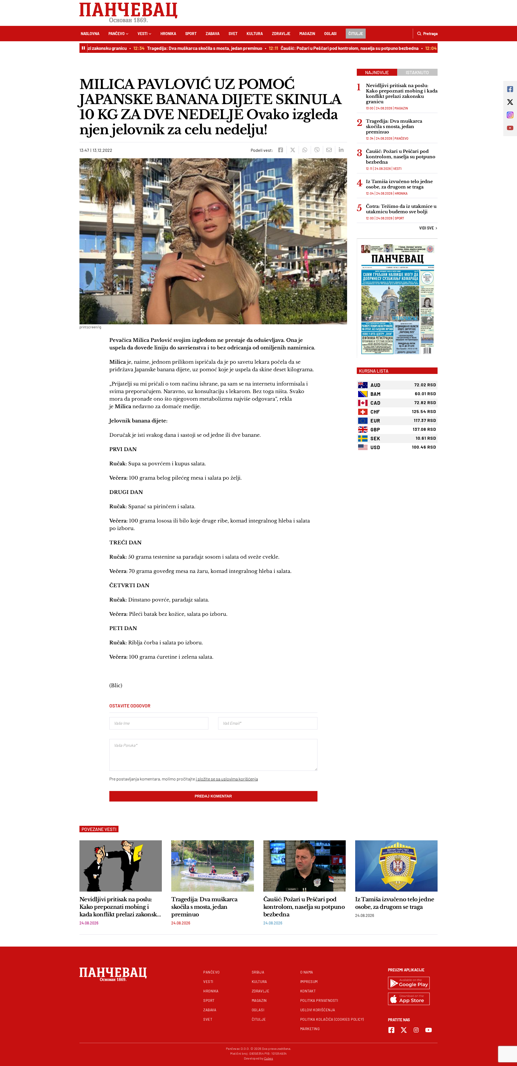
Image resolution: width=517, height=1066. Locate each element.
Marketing (310, 1029)
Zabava (212, 33)
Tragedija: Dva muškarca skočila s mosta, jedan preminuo (184, 48)
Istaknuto (417, 72)
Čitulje (355, 33)
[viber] (317, 150)
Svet (233, 33)
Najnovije (377, 72)
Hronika (168, 33)
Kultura (255, 33)
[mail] (329, 150)
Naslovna (90, 33)
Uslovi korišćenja (317, 1010)
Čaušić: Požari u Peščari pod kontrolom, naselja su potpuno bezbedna (330, 48)
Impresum (309, 981)
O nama (306, 972)
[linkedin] (341, 150)
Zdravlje (281, 33)
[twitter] (293, 150)
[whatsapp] (305, 150)
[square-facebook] (391, 1030)
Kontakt (308, 991)
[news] (120, 866)
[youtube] (428, 1030)
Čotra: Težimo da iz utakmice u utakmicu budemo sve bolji (401, 209)
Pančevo (117, 33)
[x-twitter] (403, 1030)
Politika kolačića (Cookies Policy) (332, 1019)
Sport (191, 33)
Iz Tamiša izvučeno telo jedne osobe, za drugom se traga (399, 184)
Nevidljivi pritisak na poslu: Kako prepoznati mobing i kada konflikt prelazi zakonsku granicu (402, 93)
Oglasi (330, 33)
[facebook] (280, 150)
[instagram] (416, 1030)
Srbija (258, 972)
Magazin (307, 33)
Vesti (143, 33)
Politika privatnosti (319, 1000)
